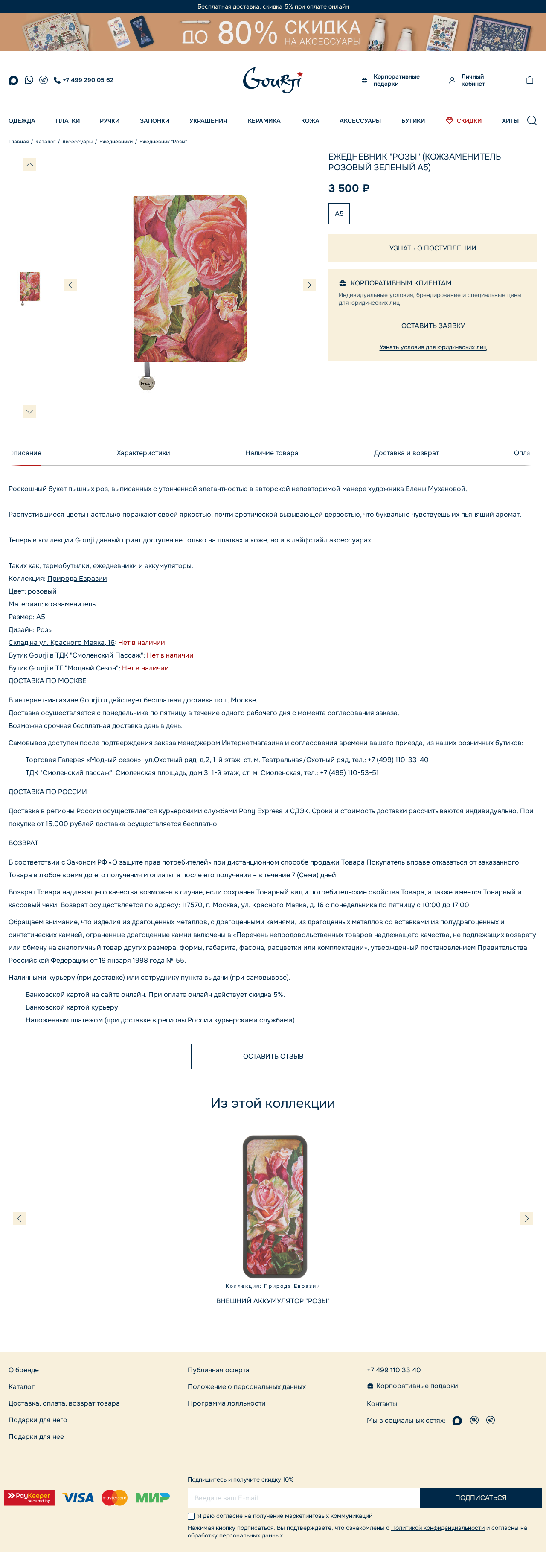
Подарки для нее (36, 1436)
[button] (532, 120)
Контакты (382, 1403)
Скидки (469, 121)
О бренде (24, 1370)
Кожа (310, 121)
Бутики (413, 121)
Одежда (22, 121)
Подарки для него (38, 1419)
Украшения (208, 121)
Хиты (510, 121)
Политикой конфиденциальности (438, 1528)
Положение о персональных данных (247, 1386)
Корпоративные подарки (397, 80)
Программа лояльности (227, 1403)
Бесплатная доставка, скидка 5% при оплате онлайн (273, 6)
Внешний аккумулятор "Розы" (273, 1300)
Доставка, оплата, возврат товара (64, 1403)
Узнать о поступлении (432, 248)
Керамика (264, 121)
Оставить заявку (433, 325)
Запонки (154, 121)
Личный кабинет (473, 80)
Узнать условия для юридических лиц (433, 347)
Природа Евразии (77, 578)
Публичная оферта (219, 1370)
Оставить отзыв (273, 1056)
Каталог (22, 1386)
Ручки (109, 121)
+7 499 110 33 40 (394, 1370)
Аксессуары (360, 121)
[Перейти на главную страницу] (273, 80)
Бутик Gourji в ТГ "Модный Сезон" (64, 668)
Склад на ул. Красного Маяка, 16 (62, 642)
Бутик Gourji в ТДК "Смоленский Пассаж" (76, 655)
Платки (68, 121)
